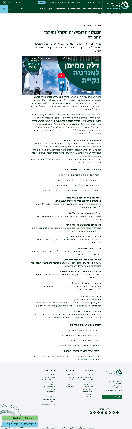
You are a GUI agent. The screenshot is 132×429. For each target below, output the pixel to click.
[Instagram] (117, 413)
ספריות (51, 2)
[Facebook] (114, 413)
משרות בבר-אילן (88, 384)
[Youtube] (94, 413)
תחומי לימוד (69, 370)
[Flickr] (98, 413)
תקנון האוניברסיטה (49, 382)
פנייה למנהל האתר (87, 379)
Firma (59, 428)
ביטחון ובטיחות (88, 387)
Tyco (66, 428)
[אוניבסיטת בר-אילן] (118, 5)
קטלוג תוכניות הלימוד (95, 9)
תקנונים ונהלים (51, 384)
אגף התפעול (89, 396)
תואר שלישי (71, 379)
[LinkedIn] (106, 413)
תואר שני (71, 377)
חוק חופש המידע (50, 377)
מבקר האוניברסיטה (49, 374)
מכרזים (91, 382)
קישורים (42, 9)
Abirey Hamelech (88, 428)
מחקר (50, 9)
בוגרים (87, 2)
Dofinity (49, 428)
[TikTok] (110, 413)
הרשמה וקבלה (60, 9)
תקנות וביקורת (49, 370)
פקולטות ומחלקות (74, 9)
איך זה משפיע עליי (86, 359)
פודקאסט (78, 2)
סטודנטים (92, 2)
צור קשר (18, 2)
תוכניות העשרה (69, 384)
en (10, 2)
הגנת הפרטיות (51, 394)
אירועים (57, 2)
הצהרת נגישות (51, 392)
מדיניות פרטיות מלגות (48, 404)
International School (67, 2)
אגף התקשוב (89, 394)
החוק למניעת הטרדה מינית (47, 379)
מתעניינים (99, 2)
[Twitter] (102, 413)
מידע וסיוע (89, 370)
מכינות (72, 382)
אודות (85, 9)
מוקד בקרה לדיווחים (87, 392)
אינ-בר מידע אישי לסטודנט (85, 377)
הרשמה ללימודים (4, 9)
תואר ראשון (71, 374)
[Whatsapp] (91, 413)
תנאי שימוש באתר (50, 396)
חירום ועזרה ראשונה (87, 389)
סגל (83, 2)
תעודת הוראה (70, 387)
